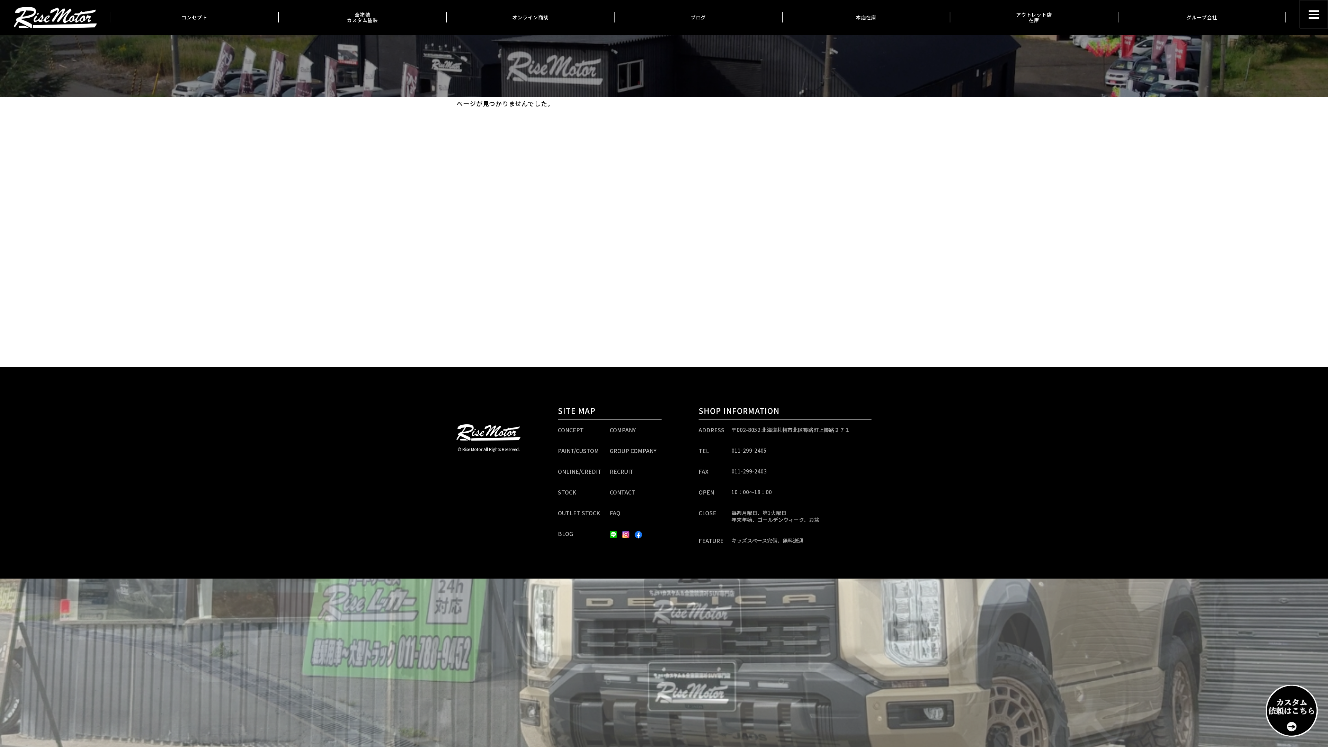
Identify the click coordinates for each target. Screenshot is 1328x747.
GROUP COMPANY (633, 450)
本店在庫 (866, 17)
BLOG (565, 533)
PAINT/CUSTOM (578, 450)
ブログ (698, 17)
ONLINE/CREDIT (579, 471)
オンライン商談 (530, 17)
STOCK (567, 492)
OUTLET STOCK (579, 513)
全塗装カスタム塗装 (362, 17)
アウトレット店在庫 (1034, 17)
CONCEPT (571, 430)
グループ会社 (1202, 17)
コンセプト (195, 17)
